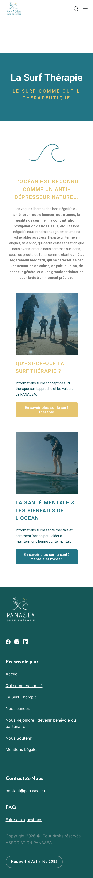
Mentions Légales (22, 749)
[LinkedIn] (25, 641)
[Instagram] (16, 641)
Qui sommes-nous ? (24, 685)
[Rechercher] (76, 8)
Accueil (12, 673)
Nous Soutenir (19, 738)
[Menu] (85, 8)
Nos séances (18, 708)
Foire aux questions (24, 819)
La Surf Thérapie (21, 697)
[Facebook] (8, 641)
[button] (47, 409)
